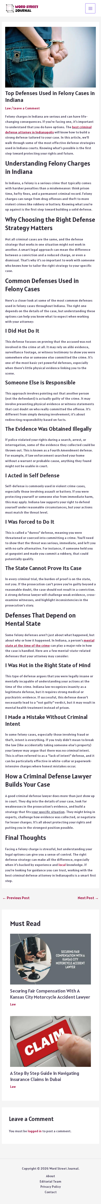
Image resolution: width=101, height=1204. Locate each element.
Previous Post (16, 897)
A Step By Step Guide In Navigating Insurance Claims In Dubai (44, 1076)
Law (8, 108)
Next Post (88, 897)
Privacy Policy (50, 1186)
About (50, 1176)
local (62, 865)
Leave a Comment (26, 108)
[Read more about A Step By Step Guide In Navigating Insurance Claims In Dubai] (50, 1041)
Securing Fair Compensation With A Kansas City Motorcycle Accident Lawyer (50, 994)
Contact (51, 1192)
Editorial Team (50, 1181)
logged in (35, 1131)
